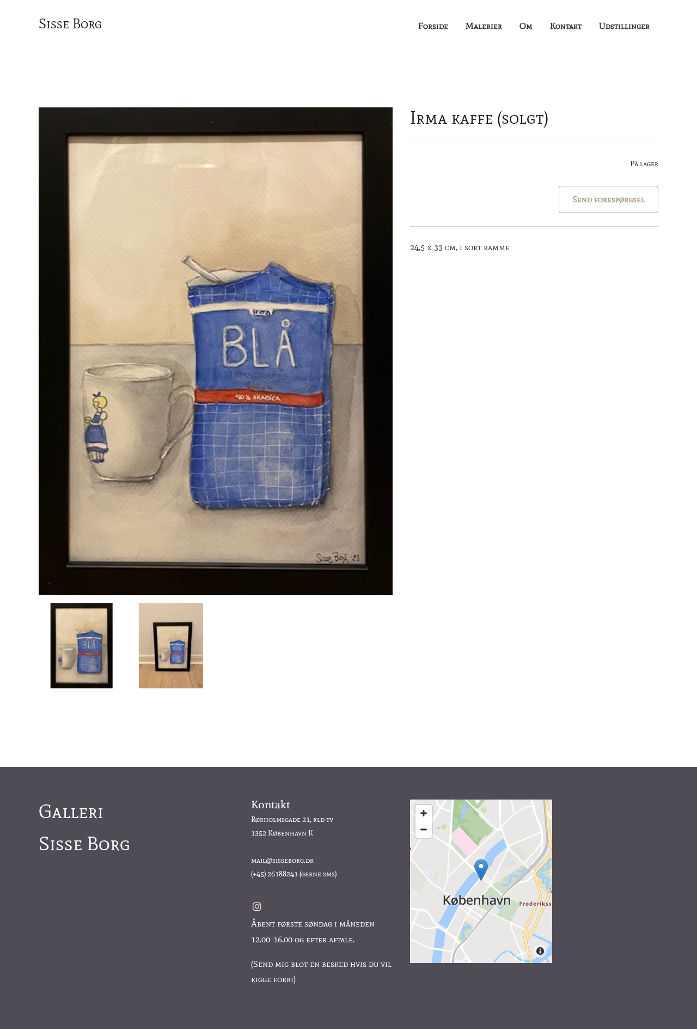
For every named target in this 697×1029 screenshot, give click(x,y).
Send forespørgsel (608, 199)
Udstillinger (624, 26)
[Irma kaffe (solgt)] (216, 351)
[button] (481, 870)
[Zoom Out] (423, 829)
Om (526, 26)
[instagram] (257, 906)
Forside (433, 26)
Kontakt (566, 26)
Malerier (484, 26)
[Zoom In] (423, 813)
